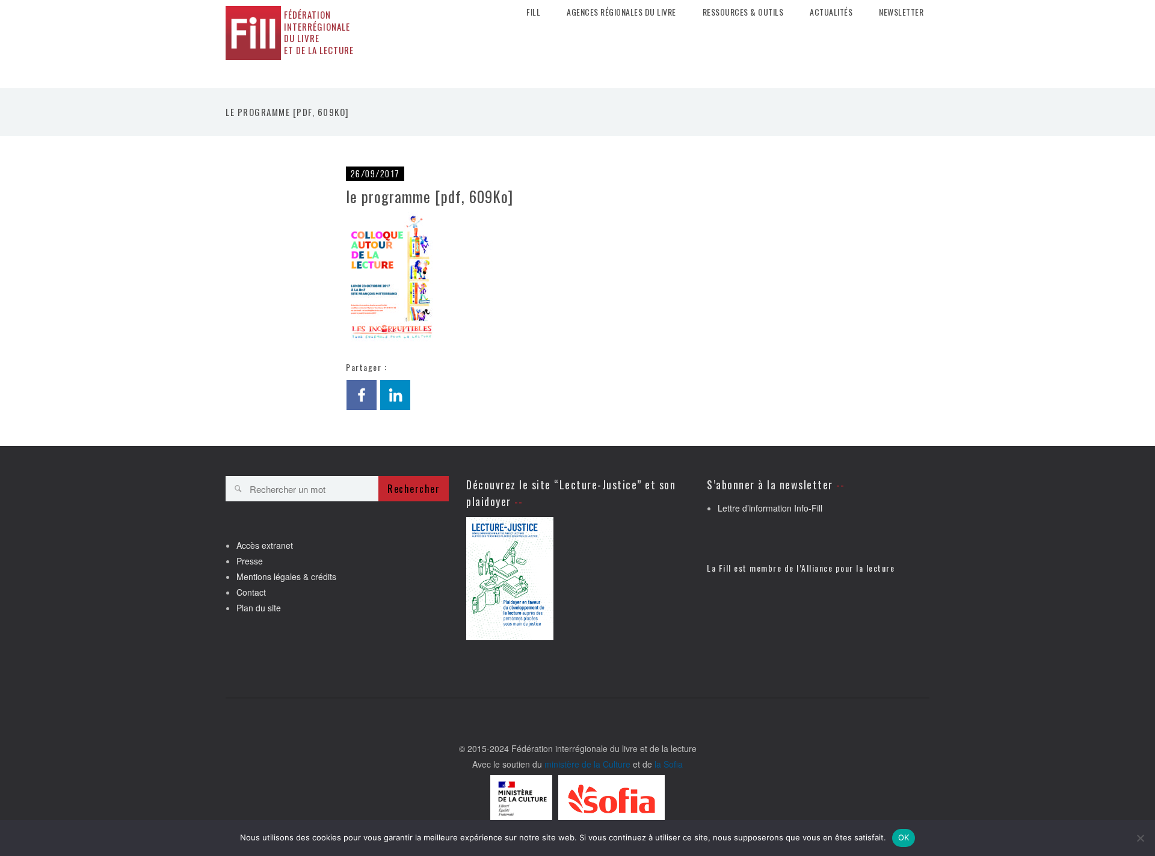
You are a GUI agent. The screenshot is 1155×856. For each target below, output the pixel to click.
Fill (533, 12)
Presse (249, 561)
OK (904, 837)
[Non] (1140, 838)
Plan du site (258, 608)
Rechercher (413, 489)
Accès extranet (264, 545)
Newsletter (901, 12)
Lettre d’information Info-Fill (770, 508)
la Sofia (668, 764)
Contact (251, 592)
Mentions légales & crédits (286, 576)
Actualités (831, 12)
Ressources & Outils (743, 12)
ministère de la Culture (587, 764)
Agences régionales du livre (621, 12)
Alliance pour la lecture (848, 567)
